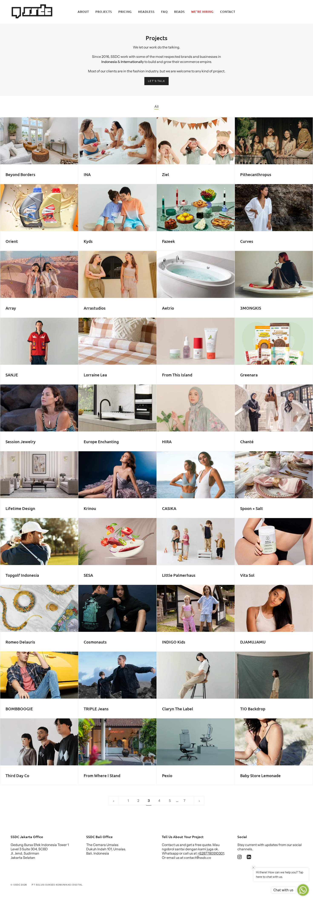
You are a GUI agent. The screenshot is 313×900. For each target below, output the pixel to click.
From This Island (177, 374)
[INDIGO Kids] (196, 608)
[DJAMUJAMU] (274, 608)
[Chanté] (274, 407)
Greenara (249, 374)
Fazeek (168, 241)
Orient (12, 241)
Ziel (165, 174)
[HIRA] (196, 407)
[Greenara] (274, 341)
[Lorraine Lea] (117, 341)
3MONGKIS (250, 308)
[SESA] (117, 541)
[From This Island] (196, 341)
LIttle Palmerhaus (178, 575)
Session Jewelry (21, 441)
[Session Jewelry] (39, 407)
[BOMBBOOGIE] (39, 675)
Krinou (90, 508)
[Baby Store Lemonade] (274, 741)
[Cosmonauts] (117, 608)
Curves (246, 241)
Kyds (88, 241)
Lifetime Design (20, 508)
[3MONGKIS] (274, 274)
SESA (88, 575)
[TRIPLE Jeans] (117, 675)
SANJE (12, 374)
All (156, 106)
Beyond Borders (20, 174)
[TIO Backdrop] (274, 675)
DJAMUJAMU (253, 642)
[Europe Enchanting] (117, 407)
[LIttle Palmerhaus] (196, 541)
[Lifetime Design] (39, 474)
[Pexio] (196, 741)
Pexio (167, 775)
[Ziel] (196, 140)
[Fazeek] (196, 207)
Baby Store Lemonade (260, 775)
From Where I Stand (102, 775)
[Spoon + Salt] (274, 474)
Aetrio (168, 308)
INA (87, 174)
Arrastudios (95, 308)
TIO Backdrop (252, 708)
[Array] (39, 274)
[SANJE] (39, 341)
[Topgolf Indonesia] (39, 541)
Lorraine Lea (95, 374)
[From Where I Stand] (117, 741)
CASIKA (169, 508)
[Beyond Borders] (39, 140)
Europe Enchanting (101, 441)
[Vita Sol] (274, 541)
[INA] (117, 140)
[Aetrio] (196, 274)
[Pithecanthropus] (274, 140)
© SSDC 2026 (19, 884)
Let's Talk (156, 81)
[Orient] (39, 207)
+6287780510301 (210, 853)
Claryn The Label (177, 708)
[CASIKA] (196, 474)
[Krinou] (117, 474)
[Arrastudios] (117, 274)
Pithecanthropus (255, 174)
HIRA (167, 441)
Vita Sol (247, 575)
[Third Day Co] (39, 741)
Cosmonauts (95, 642)
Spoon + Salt (251, 508)
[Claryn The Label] (196, 675)
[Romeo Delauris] (39, 608)
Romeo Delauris (20, 642)
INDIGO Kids (173, 642)
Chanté (247, 441)
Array (11, 308)
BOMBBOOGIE (19, 708)
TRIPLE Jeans (96, 708)
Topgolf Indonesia (22, 575)
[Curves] (274, 207)
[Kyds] (117, 207)
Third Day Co (17, 775)
